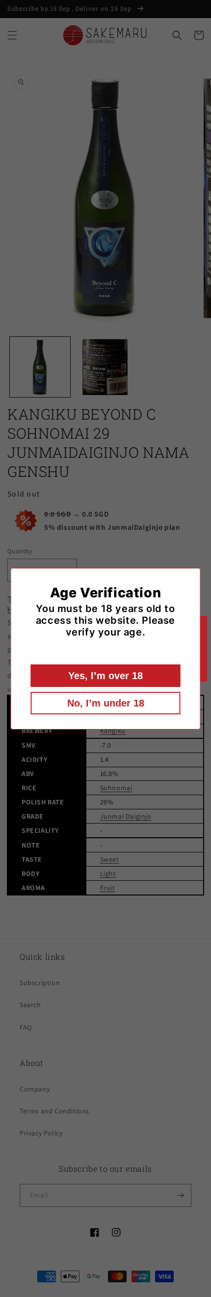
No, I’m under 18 (105, 703)
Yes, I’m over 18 (105, 675)
